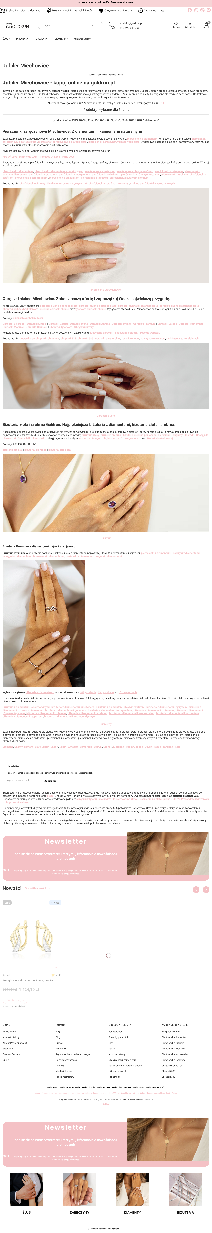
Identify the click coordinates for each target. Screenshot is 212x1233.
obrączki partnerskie (107, 338)
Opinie (6, 1060)
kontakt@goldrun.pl (131, 23)
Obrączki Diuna (79, 323)
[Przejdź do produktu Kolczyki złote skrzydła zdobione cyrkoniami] (32, 935)
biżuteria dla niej (12, 449)
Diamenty (106, 724)
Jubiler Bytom (52, 1087)
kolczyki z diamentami (186, 553)
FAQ (58, 1031)
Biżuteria (106, 538)
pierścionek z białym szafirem (135, 171)
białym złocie (106, 692)
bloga (50, 795)
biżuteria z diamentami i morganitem (110, 710)
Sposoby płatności (118, 1037)
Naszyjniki (202, 435)
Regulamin (47, 870)
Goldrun (106, 1104)
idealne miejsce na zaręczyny (64, 183)
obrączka (53, 338)
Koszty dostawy (117, 1054)
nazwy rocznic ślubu (153, 338)
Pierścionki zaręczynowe (106, 289)
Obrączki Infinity (121, 323)
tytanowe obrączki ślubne (90, 309)
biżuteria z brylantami (91, 1093)
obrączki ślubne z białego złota (97, 305)
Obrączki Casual (58, 323)
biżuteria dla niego (35, 449)
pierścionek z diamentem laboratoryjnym (59, 171)
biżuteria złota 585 (109, 1093)
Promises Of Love (49, 156)
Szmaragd (85, 746)
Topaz (157, 746)
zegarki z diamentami (109, 556)
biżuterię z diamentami (40, 692)
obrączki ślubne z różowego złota (138, 305)
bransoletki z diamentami (48, 556)
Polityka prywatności (66, 1060)
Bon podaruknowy (171, 1031)
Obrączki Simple (37, 323)
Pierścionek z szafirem (173, 1048)
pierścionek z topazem (94, 177)
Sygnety (178, 435)
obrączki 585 (86, 338)
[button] (100, 25)
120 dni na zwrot (117, 1071)
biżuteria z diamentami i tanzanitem (177, 713)
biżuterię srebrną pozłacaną (140, 435)
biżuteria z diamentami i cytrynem (166, 707)
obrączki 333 (68, 338)
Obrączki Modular (13, 327)
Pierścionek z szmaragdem (175, 1054)
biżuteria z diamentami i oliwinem (154, 710)
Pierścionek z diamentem (174, 1037)
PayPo (112, 1048)
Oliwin (148, 746)
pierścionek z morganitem (74, 174)
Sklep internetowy (103, 1229)
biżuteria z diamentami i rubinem (46, 713)
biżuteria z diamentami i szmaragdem (131, 713)
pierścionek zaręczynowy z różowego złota (114, 141)
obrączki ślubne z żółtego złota (58, 305)
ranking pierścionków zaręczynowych (152, 183)
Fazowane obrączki (126, 332)
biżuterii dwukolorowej (159, 438)
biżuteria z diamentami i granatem (65, 710)
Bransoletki (24, 438)
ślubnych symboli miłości (28, 318)
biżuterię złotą (91, 435)
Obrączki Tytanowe (60, 327)
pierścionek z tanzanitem (64, 177)
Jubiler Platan (138, 1087)
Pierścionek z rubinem (173, 1043)
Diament (8, 746)
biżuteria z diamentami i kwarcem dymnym (70, 716)
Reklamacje (114, 1076)
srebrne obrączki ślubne (54, 309)
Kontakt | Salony (11, 1037)
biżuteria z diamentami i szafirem (87, 713)
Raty (111, 1043)
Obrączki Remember (191, 323)
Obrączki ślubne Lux (172, 1065)
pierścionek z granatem (43, 174)
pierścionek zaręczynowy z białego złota (62, 141)
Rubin (62, 746)
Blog (58, 1037)
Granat (107, 746)
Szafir (54, 746)
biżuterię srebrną (111, 435)
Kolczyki (7, 975)
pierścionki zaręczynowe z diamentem (64, 1093)
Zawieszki (10, 438)
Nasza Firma (9, 1031)
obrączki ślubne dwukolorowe (20, 309)
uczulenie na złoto (151, 799)
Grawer (59, 1043)
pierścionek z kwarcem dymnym (129, 177)
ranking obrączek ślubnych (182, 338)
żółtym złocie (88, 692)
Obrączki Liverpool (14, 323)
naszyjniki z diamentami (17, 556)
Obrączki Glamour (36, 327)
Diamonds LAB (28, 156)
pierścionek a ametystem (100, 171)
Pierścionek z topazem (173, 1060)
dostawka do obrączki (33, 338)
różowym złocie (128, 692)
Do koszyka (18, 1000)
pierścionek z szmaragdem (31, 177)
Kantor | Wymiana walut (15, 1043)
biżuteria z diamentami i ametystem (72, 707)
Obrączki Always (100, 323)
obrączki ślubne (41, 1093)
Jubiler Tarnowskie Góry (156, 1087)
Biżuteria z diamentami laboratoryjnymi (26, 707)
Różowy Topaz (134, 746)
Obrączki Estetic (167, 323)
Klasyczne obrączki (101, 332)
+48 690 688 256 (129, 27)
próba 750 (169, 799)
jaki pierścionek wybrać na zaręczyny (106, 183)
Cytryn (98, 746)
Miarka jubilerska (64, 1071)
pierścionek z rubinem (174, 174)
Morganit (118, 746)
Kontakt (60, 1065)
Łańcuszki (39, 438)
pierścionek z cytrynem (169, 171)
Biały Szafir (42, 746)
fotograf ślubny (139, 1093)
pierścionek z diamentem (142, 138)
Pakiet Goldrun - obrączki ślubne (125, 1065)
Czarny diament (23, 746)
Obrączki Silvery (84, 327)
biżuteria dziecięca (59, 449)
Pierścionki (164, 435)
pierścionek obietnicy (32, 183)
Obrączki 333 (168, 1076)
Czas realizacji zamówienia (122, 1060)
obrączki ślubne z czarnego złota (179, 305)
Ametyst (73, 746)
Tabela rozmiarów (65, 1076)
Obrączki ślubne (106, 415)
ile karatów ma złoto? (125, 799)
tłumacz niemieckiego (156, 1093)
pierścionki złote (124, 1093)
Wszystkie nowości (35, 888)
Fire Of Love (10, 156)
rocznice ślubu (130, 338)
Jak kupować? (116, 1031)
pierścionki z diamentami (156, 553)
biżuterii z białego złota (92, 438)
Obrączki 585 (168, 1071)
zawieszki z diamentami (79, 556)
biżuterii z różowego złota (122, 438)
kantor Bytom (171, 1093)
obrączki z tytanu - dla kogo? (93, 799)
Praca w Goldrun (11, 1054)
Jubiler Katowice (103, 1087)
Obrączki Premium (144, 323)
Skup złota (8, 1048)
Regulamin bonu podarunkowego (73, 1054)
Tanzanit (168, 746)
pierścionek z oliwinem (106, 174)
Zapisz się (50, 780)
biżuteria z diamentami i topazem (22, 716)
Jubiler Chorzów (88, 1087)
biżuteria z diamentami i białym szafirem (120, 707)
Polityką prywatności (70, 874)
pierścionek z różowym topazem (140, 174)
